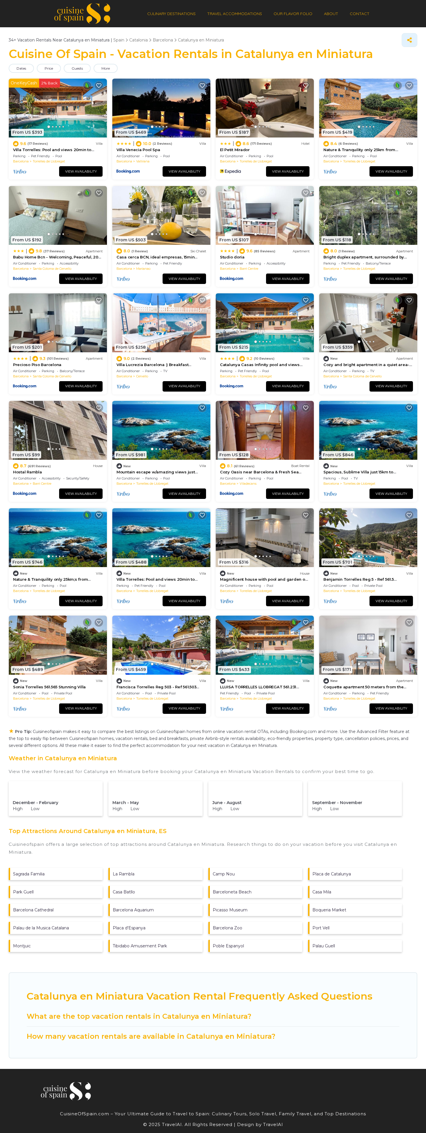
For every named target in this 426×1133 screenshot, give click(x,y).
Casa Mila (321, 892)
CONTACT (359, 13)
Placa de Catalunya (331, 874)
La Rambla (123, 874)
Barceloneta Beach (232, 892)
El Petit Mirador (235, 149)
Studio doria (232, 257)
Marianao (143, 269)
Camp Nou (224, 874)
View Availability (81, 171)
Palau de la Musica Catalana (41, 928)
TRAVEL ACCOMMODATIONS (234, 13)
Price (49, 68)
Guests (77, 68)
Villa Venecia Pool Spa (138, 149)
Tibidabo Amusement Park (140, 946)
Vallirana (143, 161)
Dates (21, 68)
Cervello (142, 376)
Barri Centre (249, 269)
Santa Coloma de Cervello (52, 269)
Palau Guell (323, 946)
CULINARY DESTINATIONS (171, 13)
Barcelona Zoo (227, 928)
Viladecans (248, 484)
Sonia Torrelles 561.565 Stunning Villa (49, 687)
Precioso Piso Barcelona (37, 364)
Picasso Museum (230, 910)
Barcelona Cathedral (33, 910)
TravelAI (272, 1124)
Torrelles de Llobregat (49, 161)
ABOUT (331, 13)
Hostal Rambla (27, 472)
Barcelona (21, 161)
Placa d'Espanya (129, 928)
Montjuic (22, 946)
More (105, 68)
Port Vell (320, 928)
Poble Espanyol (228, 946)
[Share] (409, 40)
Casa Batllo (124, 892)
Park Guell (23, 892)
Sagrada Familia (29, 874)
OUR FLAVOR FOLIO (293, 13)
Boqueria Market (329, 910)
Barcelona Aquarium (133, 910)
